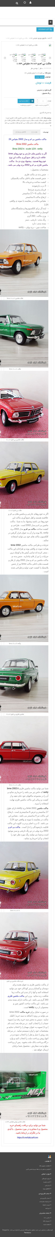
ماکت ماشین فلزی (38, 985)
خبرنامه (48, 1208)
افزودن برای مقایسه (25, 105)
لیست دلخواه (46, 1205)
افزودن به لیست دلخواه (41, 105)
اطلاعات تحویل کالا (44, 1166)
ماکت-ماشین (35, 118)
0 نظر (41, 68)
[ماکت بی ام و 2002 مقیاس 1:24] (27, 45)
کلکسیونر (48, 123)
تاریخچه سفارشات (44, 1202)
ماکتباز (13, 120)
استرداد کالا (46, 1221)
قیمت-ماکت (34, 120)
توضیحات (45, 132)
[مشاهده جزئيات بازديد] (49, 1157)
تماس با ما (47, 1218)
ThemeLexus (27, 1233)
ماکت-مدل (33, 123)
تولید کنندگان (46, 1179)
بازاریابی (47, 1185)
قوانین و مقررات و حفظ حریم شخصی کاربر (38, 1169)
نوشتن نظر (34, 68)
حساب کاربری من (45, 1198)
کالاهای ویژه (46, 1189)
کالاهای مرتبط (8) (21, 132)
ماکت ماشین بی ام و (39, 560)
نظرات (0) (34, 132)
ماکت (41, 118)
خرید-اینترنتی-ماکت (23, 120)
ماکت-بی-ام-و (24, 123)
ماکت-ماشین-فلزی (24, 118)
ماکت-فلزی (13, 118)
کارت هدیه (47, 1182)
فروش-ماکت (43, 120)
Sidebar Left (44, 29)
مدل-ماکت (40, 123)
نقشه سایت (46, 1224)
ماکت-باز (8, 120)
